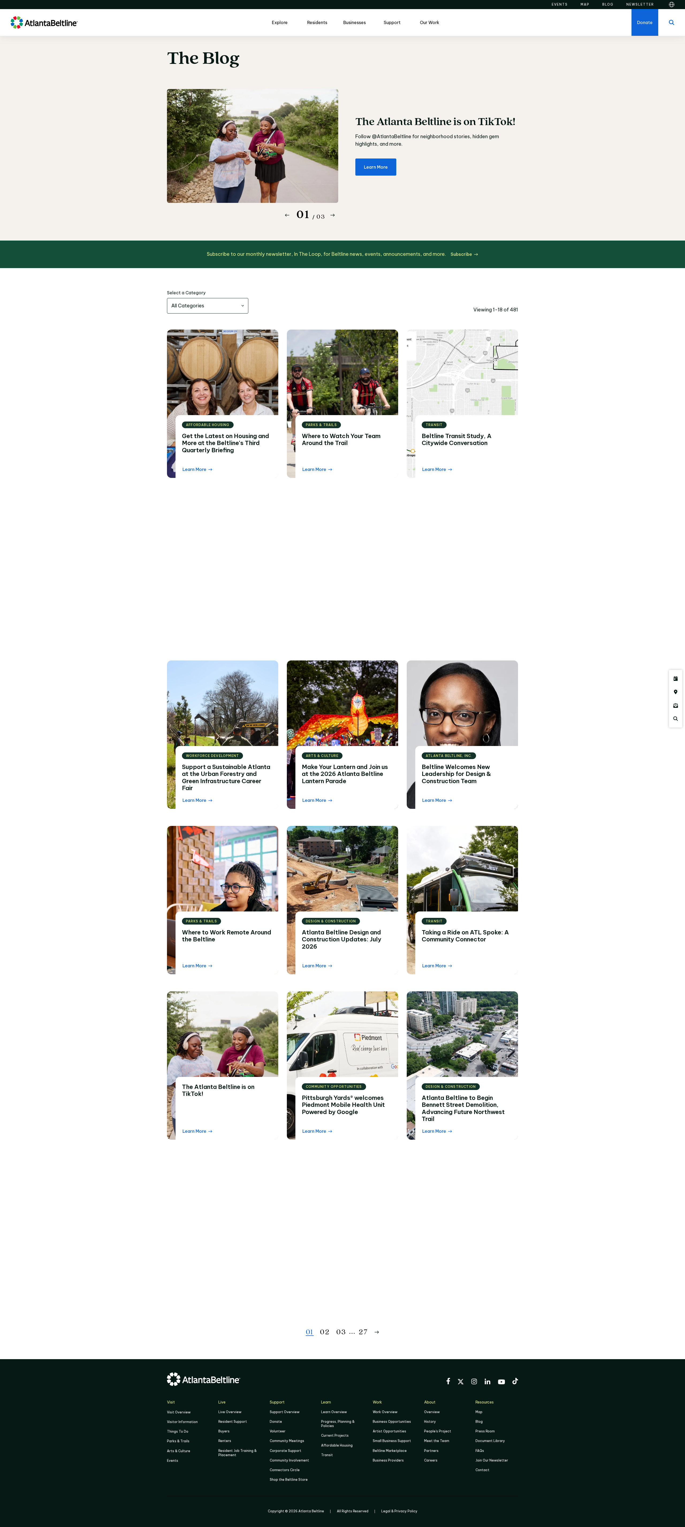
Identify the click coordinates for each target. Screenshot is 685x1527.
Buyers (224, 1431)
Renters (224, 1441)
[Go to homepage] (44, 22)
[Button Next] (332, 215)
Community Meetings (287, 1441)
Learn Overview (334, 1412)
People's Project (437, 1431)
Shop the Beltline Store (289, 1480)
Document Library (490, 1441)
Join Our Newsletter (491, 1460)
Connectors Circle (285, 1470)
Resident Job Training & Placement (237, 1453)
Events (172, 1461)
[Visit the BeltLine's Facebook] (448, 1382)
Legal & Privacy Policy (399, 1511)
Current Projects (335, 1435)
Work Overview (385, 1412)
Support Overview (284, 1412)
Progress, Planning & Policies (338, 1424)
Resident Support (232, 1422)
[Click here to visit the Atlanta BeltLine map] (675, 692)
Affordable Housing (337, 1445)
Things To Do (177, 1431)
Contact (482, 1470)
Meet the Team (436, 1441)
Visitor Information (182, 1422)
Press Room (485, 1431)
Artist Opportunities (389, 1431)
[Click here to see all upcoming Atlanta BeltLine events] (675, 678)
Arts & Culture (178, 1451)
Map (478, 1412)
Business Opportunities (392, 1422)
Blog (479, 1422)
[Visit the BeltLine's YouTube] (501, 1382)
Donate (276, 1422)
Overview (432, 1412)
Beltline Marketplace (390, 1451)
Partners (431, 1451)
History (430, 1422)
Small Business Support (392, 1441)
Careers (430, 1460)
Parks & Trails (178, 1441)
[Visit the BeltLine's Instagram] (474, 1382)
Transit (327, 1455)
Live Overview (229, 1412)
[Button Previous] (287, 215)
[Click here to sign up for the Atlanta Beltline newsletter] (675, 705)
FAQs (479, 1451)
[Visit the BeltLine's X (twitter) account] (461, 1382)
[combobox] (207, 306)
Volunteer (278, 1431)
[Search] (671, 22)
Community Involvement (289, 1460)
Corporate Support (285, 1451)
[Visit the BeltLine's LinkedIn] (487, 1382)
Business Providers (388, 1460)
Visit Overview (179, 1412)
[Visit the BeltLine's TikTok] (515, 1382)
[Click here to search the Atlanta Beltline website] (675, 718)
